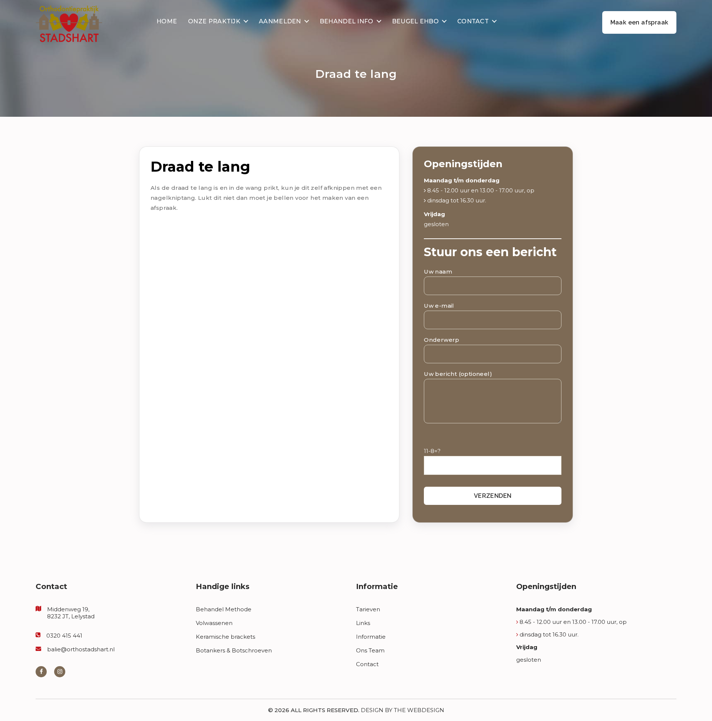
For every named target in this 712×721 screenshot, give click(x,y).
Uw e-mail (439, 305)
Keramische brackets (225, 636)
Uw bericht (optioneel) (458, 373)
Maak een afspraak (639, 22)
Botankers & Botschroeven (234, 650)
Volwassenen (214, 622)
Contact (473, 21)
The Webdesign (419, 710)
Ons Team (370, 650)
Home (166, 21)
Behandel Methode (223, 609)
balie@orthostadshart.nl (81, 649)
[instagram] (59, 671)
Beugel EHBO (415, 21)
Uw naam (438, 271)
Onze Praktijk (214, 21)
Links (363, 622)
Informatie (371, 636)
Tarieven (368, 609)
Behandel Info (346, 21)
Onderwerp (441, 339)
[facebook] (41, 671)
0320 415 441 (64, 635)
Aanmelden (280, 21)
